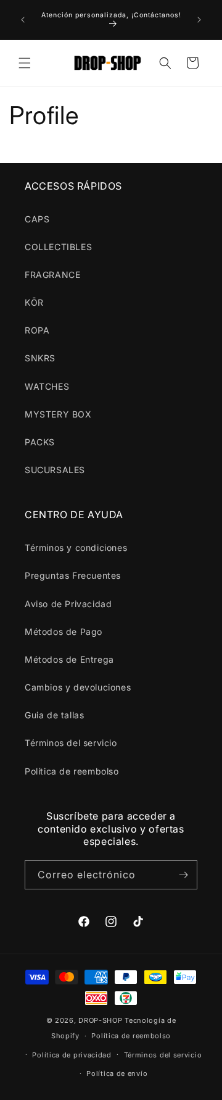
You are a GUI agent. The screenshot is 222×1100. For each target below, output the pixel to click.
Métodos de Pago (63, 631)
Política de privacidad (71, 1055)
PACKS (40, 442)
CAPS (37, 219)
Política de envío (116, 1073)
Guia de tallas (54, 715)
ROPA (37, 330)
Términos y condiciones (76, 547)
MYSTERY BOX (58, 414)
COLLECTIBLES (58, 246)
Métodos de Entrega (69, 659)
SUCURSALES (55, 469)
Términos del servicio (71, 742)
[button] (24, 63)
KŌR (34, 302)
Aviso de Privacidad (68, 603)
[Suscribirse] (183, 874)
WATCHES (47, 386)
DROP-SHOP (100, 1020)
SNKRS (40, 358)
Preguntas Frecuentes (73, 575)
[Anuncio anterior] (22, 19)
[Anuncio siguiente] (199, 19)
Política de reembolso (72, 771)
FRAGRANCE (52, 274)
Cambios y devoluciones (78, 687)
